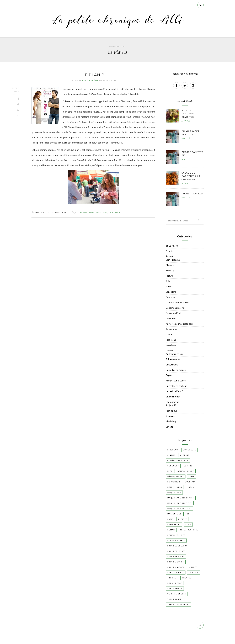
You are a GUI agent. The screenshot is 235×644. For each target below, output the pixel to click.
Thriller (172, 578)
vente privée (174, 588)
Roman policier (176, 535)
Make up (170, 270)
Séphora (193, 572)
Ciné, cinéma (90, 81)
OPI (188, 514)
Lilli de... (40, 212)
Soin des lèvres (176, 551)
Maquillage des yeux (179, 503)
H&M (169, 487)
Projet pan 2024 (192, 193)
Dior (170, 471)
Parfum (169, 275)
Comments (58, 213)
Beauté (185, 138)
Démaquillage (186, 471)
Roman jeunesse (189, 530)
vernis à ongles (176, 594)
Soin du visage (176, 567)
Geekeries (171, 318)
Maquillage (174, 492)
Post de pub (171, 410)
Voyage (169, 426)
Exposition (173, 482)
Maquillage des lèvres (180, 498)
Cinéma (83, 212)
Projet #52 (171, 405)
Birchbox (172, 450)
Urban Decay (174, 583)
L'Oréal (191, 487)
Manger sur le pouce (176, 380)
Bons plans (171, 291)
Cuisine (188, 466)
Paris (170, 519)
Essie (191, 476)
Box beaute (189, 450)
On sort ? (170, 350)
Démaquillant (175, 476)
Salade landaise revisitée (187, 113)
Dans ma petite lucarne (177, 302)
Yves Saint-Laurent (178, 604)
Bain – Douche (173, 259)
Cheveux (170, 265)
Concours (170, 297)
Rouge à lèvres (176, 540)
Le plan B (93, 75)
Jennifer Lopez (98, 212)
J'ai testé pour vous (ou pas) (179, 323)
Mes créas (171, 339)
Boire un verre (173, 359)
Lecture (169, 334)
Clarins (184, 455)
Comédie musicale (177, 460)
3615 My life (172, 245)
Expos (169, 375)
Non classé (171, 345)
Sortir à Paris (175, 572)
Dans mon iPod (173, 313)
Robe (188, 524)
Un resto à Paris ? (174, 391)
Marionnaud (174, 514)
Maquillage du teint (179, 508)
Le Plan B (114, 212)
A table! (186, 121)
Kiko (179, 487)
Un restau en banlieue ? (177, 386)
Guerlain (190, 482)
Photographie (172, 402)
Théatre (186, 578)
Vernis (169, 286)
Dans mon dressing (175, 307)
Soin (168, 281)
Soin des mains (176, 556)
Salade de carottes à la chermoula (190, 176)
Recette (182, 519)
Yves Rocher (174, 599)
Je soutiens (171, 329)
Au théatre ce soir (174, 354)
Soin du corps (175, 562)
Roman (171, 530)
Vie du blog (171, 421)
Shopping (170, 416)
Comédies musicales (176, 370)
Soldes (193, 567)
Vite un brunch (173, 396)
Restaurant (174, 524)
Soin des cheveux (177, 546)
